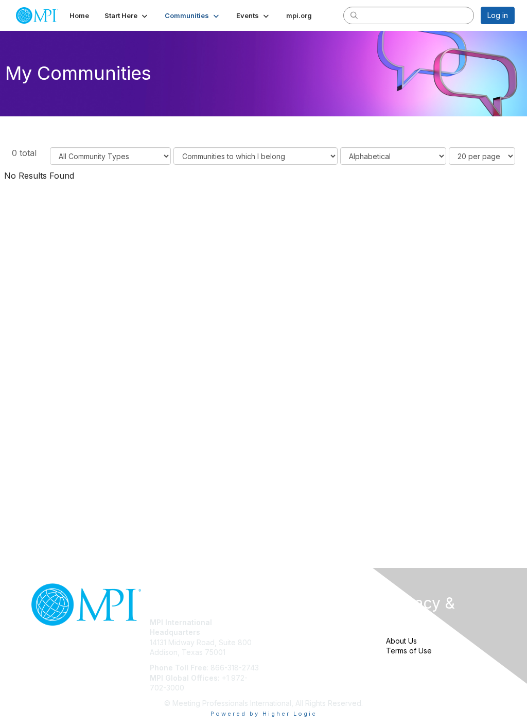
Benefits (281, 632)
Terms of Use (409, 650)
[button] (127, 15)
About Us (401, 640)
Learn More (287, 642)
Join (275, 622)
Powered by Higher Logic (263, 713)
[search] (354, 15)
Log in (497, 15)
